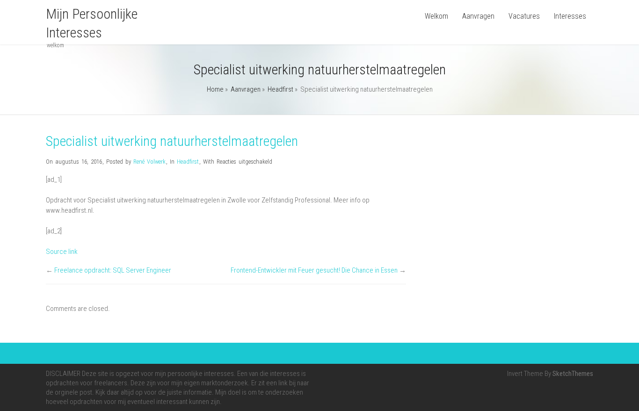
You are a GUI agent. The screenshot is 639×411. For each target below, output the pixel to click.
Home (215, 89)
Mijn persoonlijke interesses (92, 23)
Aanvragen (478, 16)
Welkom (436, 16)
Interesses (570, 16)
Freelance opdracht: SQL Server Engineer (112, 270)
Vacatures (524, 16)
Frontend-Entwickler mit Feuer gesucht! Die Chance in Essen (314, 270)
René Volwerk (149, 161)
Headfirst (280, 89)
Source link (62, 251)
